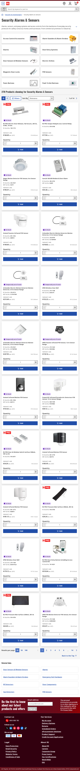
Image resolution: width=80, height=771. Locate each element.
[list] (7, 98)
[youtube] (14, 728)
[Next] (76, 98)
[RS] (7, 3)
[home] (2, 14)
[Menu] (3, 3)
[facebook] (21, 728)
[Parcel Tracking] (64, 3)
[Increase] (35, 143)
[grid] (3, 98)
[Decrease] (5, 143)
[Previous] (67, 98)
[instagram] (18, 728)
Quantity (6, 140)
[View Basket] (75, 3)
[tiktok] (25, 728)
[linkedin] (10, 728)
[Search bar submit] (76, 9)
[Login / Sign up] (70, 3)
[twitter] (7, 728)
